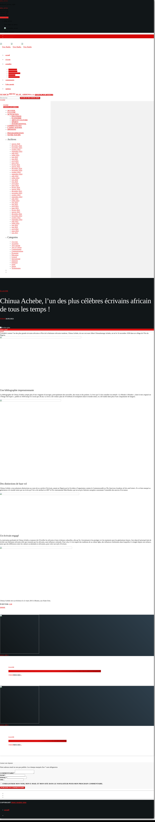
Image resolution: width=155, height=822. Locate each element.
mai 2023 (15, 204)
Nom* (2, 775)
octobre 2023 (16, 195)
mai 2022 (15, 227)
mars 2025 (15, 163)
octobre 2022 (16, 218)
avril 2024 (15, 184)
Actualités (15, 244)
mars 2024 (15, 185)
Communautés (16, 249)
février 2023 (16, 210)
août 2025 (15, 153)
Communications (17, 251)
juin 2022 (15, 225)
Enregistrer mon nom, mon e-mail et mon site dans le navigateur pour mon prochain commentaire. (53, 784)
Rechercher (30, 98)
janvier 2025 (16, 167)
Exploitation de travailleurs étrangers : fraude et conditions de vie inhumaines (37, 741)
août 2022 (15, 221)
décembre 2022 (17, 214)
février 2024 (16, 187)
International (16, 259)
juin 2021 (15, 233)
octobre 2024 (16, 172)
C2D (10, 604)
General (14, 257)
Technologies (16, 268)
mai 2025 (15, 159)
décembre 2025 (17, 146)
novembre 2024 (17, 170)
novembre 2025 (17, 148)
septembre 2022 (17, 220)
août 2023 (15, 199)
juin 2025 (15, 157)
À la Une (15, 242)
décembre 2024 (17, 168)
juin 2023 (15, 203)
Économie (15, 253)
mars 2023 (15, 208)
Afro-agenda (16, 246)
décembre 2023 (17, 191)
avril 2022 (15, 229)
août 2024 (15, 176)
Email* (3, 777)
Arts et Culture (17, 247)
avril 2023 (15, 206)
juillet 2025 (15, 155)
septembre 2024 (17, 174)
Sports (14, 266)
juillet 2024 (15, 178)
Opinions (15, 261)
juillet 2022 (15, 223)
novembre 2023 (17, 193)
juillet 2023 (15, 201)
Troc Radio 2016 (18, 802)
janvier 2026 (16, 144)
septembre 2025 (17, 151)
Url (2, 780)
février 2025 (16, 165)
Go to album (4, 17)
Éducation (15, 255)
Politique (15, 263)
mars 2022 (15, 231)
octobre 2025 (16, 149)
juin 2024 (15, 180)
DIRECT (44, 95)
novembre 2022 (17, 216)
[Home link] (16, 47)
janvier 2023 (16, 212)
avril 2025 (15, 161)
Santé (13, 264)
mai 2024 (15, 182)
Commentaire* (7, 773)
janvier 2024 (16, 189)
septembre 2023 (17, 197)
